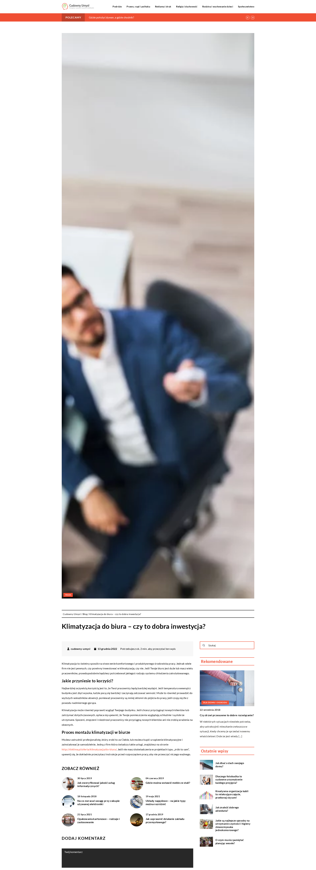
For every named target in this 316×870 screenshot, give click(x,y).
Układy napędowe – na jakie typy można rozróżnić (166, 802)
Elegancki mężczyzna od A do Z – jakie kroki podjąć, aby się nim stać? (129, 17)
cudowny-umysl (80, 648)
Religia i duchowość (186, 6)
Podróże (117, 6)
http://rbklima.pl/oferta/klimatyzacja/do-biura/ (89, 749)
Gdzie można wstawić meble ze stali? (168, 782)
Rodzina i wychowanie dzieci (217, 6)
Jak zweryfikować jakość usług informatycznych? (96, 784)
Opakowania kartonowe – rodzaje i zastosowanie (98, 820)
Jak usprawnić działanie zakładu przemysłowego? (165, 820)
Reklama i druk (163, 6)
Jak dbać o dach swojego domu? (229, 765)
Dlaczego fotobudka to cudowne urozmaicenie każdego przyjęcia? (228, 779)
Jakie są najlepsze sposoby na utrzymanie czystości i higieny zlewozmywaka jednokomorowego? (232, 825)
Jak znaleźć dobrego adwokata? (227, 809)
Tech (68, 595)
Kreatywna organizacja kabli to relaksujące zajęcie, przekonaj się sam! (231, 794)
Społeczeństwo (246, 6)
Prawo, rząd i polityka (138, 6)
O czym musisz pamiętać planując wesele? (229, 841)
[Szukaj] (204, 645)
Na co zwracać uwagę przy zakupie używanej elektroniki (98, 802)
